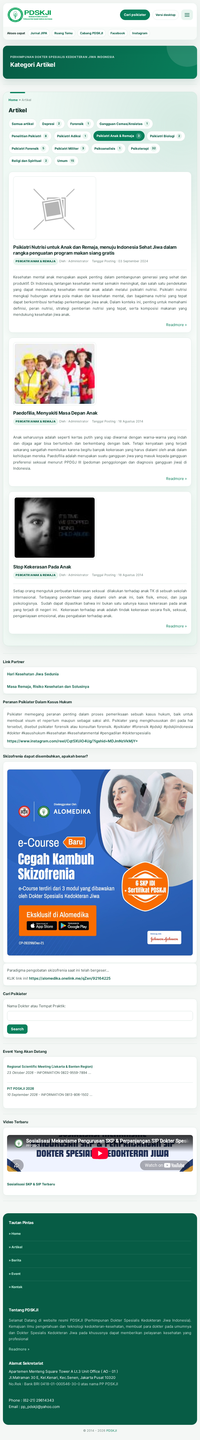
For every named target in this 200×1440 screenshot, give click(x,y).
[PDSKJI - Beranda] (30, 15)
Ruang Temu (63, 33)
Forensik (79, 124)
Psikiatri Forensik (28, 148)
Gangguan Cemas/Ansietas (124, 124)
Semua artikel (23, 124)
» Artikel (15, 1247)
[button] (55, 208)
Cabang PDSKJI (91, 33)
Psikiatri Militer (69, 148)
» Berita (15, 1260)
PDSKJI (111, 1430)
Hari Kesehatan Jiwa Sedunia (33, 674)
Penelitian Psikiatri (29, 136)
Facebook (117, 33)
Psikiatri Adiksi (71, 136)
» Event (14, 1274)
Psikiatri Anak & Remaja (118, 136)
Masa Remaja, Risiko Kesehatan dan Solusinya (48, 686)
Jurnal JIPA (38, 33)
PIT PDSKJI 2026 (20, 1088)
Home (13, 100)
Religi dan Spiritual (29, 161)
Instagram (139, 33)
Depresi (51, 124)
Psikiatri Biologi (165, 136)
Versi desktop (166, 15)
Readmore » (176, 324)
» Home (15, 1234)
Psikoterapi (143, 148)
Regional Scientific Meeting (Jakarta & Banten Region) (50, 1066)
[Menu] (187, 15)
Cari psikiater (135, 15)
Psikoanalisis (107, 148)
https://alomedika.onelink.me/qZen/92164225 (69, 978)
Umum (65, 161)
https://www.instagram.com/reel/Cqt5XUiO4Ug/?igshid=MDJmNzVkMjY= (72, 741)
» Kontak (15, 1287)
